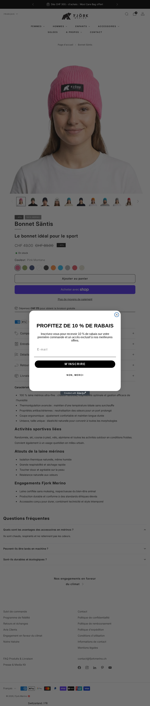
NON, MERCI (75, 375)
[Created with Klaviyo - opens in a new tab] (75, 393)
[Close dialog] (117, 314)
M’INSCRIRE (75, 364)
